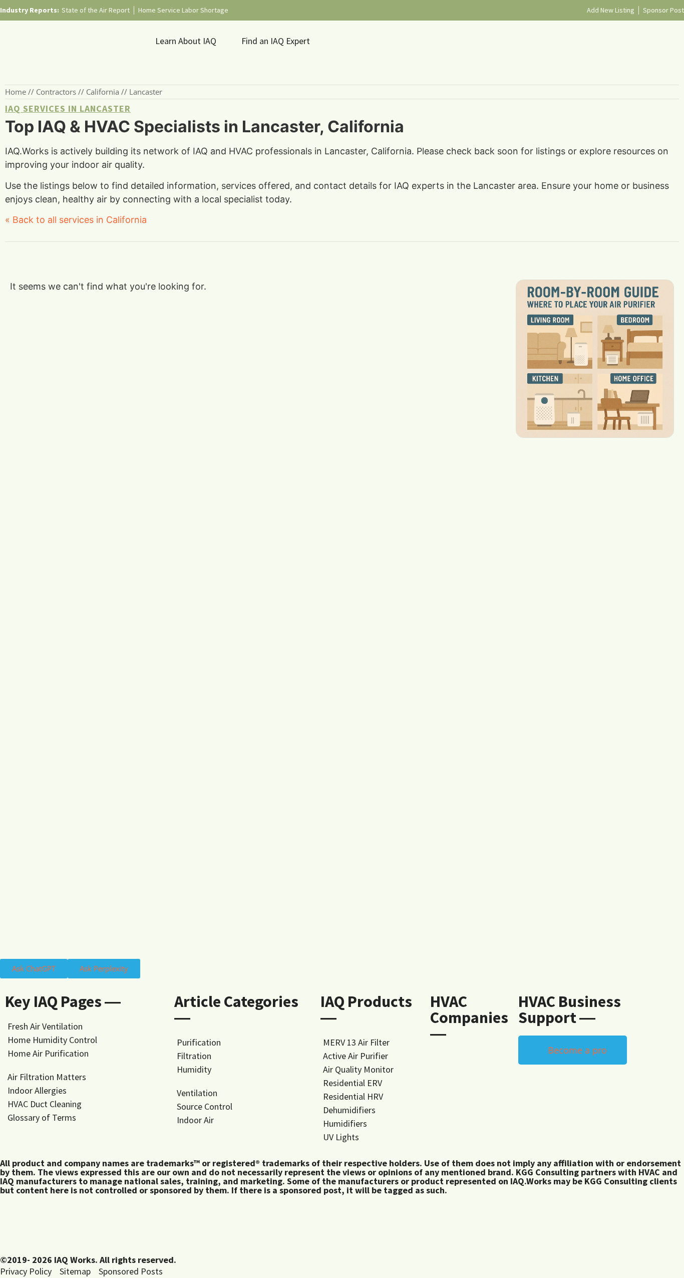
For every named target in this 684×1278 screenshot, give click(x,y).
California (102, 92)
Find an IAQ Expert (275, 41)
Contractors (56, 92)
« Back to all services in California (76, 219)
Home (15, 92)
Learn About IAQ (185, 41)
